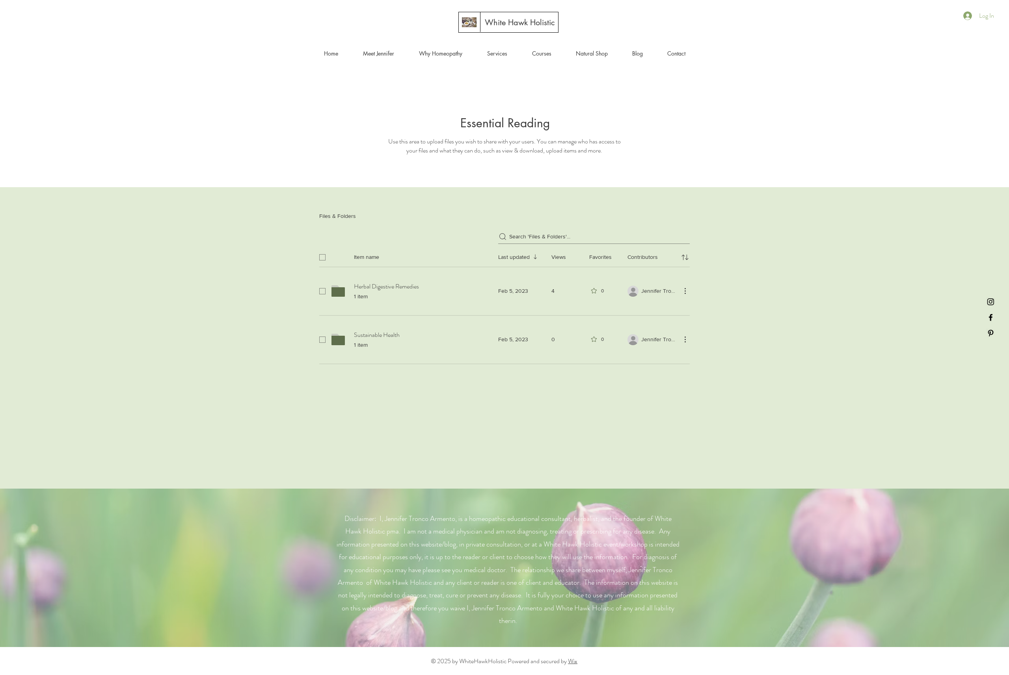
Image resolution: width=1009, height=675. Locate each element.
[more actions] (685, 291)
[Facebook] (990, 317)
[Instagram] (990, 301)
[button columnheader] (685, 257)
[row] (504, 256)
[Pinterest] (990, 333)
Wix (572, 661)
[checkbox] (322, 257)
